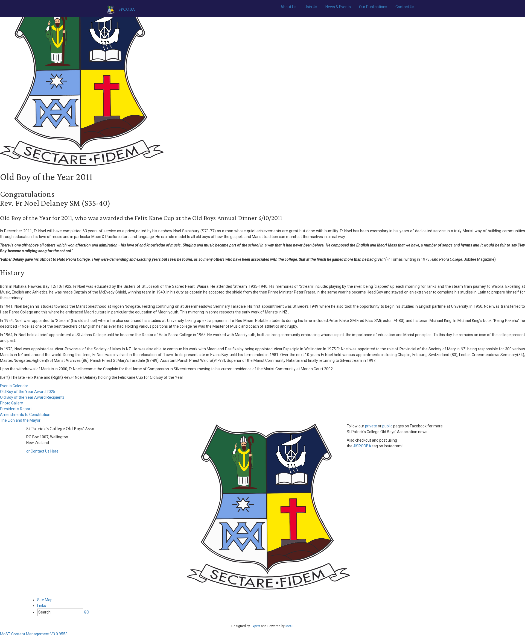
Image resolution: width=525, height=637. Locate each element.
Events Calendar (14, 386)
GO (86, 612)
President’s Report (16, 409)
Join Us (311, 7)
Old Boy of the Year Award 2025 (27, 391)
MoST (289, 626)
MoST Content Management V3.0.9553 (34, 634)
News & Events (338, 7)
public (387, 426)
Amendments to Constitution (25, 414)
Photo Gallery (11, 403)
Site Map (44, 600)
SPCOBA (126, 9)
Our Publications (373, 7)
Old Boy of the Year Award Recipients (32, 397)
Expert (255, 626)
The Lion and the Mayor (20, 420)
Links (41, 605)
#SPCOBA (362, 446)
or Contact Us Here (42, 451)
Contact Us (404, 7)
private (371, 426)
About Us (288, 7)
